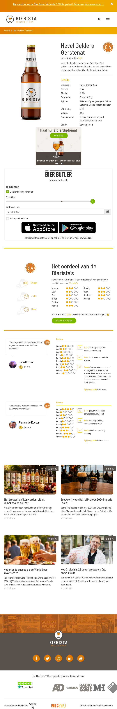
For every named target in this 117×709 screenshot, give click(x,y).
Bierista (7, 30)
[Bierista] (19, 19)
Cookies (84, 705)
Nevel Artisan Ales (88, 84)
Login (69, 314)
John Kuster (26, 362)
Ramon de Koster (29, 422)
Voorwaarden (94, 705)
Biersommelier (21, 705)
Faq (5, 705)
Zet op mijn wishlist (19, 218)
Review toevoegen (64, 320)
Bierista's (73, 283)
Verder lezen (9, 517)
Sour (82, 88)
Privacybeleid (106, 705)
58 (80, 57)
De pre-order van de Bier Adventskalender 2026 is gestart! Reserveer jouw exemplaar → (58, 4)
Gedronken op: (13, 207)
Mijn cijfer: (11, 197)
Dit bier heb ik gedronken (21, 191)
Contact (10, 705)
